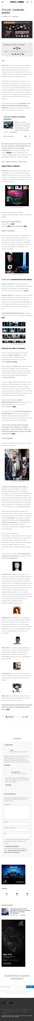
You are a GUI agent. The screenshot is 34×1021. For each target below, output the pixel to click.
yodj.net (26, 290)
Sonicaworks (15, 16)
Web (5, 833)
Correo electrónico (9, 827)
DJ (2, 5)
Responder (7, 765)
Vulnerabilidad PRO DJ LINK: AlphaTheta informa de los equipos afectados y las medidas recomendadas (20, 911)
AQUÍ (12, 224)
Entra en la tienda (11, 361)
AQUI (3, 317)
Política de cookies (17, 1009)
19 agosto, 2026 (14, 915)
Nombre (6, 821)
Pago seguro (24, 1011)
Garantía (17, 1011)
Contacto (5, 1013)
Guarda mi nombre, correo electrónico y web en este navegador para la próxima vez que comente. (17, 841)
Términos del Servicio (27, 1009)
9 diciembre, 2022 (6, 16)
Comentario (7, 804)
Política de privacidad (6, 1009)
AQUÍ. (13, 433)
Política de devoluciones (8, 1011)
